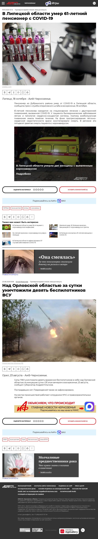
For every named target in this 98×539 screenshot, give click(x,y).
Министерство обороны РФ (12, 363)
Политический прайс (68, 491)
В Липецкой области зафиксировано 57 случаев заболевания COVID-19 (27, 241)
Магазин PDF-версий (79, 489)
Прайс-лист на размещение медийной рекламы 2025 (37, 491)
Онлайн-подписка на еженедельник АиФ (53, 489)
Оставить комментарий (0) (78, 189)
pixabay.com (6, 87)
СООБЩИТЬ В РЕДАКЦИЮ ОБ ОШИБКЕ (31, 494)
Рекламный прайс (24, 486)
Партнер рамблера (51, 530)
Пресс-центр (79, 486)
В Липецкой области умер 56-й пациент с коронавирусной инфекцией (28, 226)
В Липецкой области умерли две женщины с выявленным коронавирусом (54, 167)
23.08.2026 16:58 (8, 282)
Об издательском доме (27, 489)
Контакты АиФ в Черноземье (45, 486)
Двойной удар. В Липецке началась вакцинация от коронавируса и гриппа (74, 226)
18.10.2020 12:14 (7, 10)
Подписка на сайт (65, 486)
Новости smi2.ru (10, 274)
